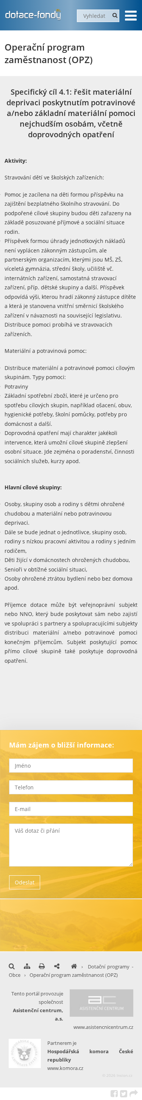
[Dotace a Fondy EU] (74, 966)
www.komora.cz (65, 1068)
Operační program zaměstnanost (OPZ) (74, 974)
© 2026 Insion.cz (117, 1075)
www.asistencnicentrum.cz (103, 1027)
